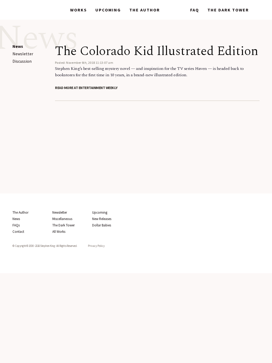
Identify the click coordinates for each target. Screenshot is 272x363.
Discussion (22, 61)
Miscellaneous (62, 219)
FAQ (194, 9)
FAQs (16, 225)
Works (78, 9)
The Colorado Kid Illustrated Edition (156, 51)
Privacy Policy (96, 246)
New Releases (101, 219)
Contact (18, 231)
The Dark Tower (228, 9)
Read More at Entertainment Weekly (86, 87)
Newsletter (22, 53)
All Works (58, 231)
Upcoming (108, 9)
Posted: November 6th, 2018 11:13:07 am (84, 63)
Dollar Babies (101, 225)
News (175, 9)
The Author (144, 9)
